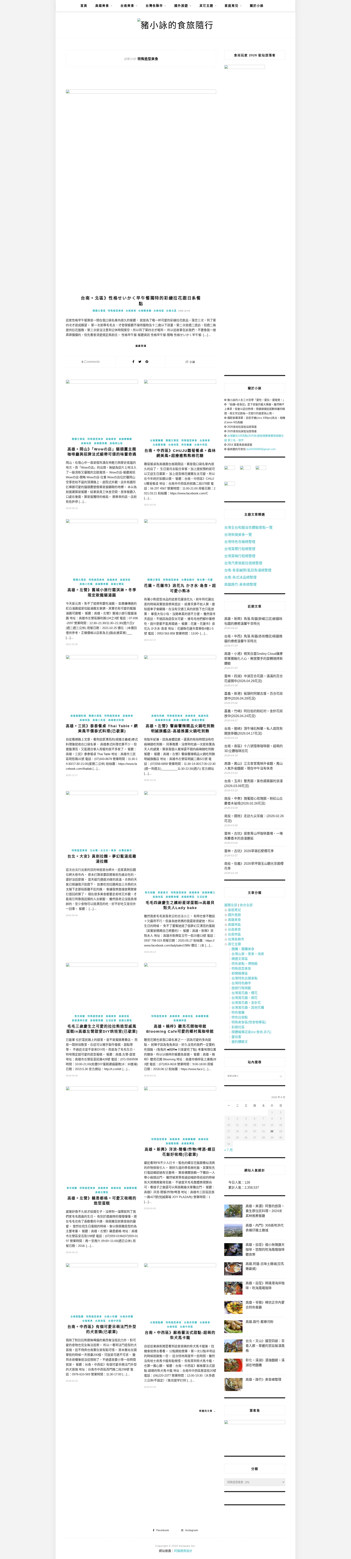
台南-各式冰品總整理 (240, 577)
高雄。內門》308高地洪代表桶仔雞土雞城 (265, 1228)
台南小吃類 (111, 1316)
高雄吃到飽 (158, 716)
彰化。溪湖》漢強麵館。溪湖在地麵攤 (265, 1362)
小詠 (192, 361)
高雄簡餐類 (125, 439)
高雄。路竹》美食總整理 (263, 1379)
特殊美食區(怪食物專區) (249, 1022)
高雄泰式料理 (116, 720)
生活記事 (202, 897)
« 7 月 (228, 1150)
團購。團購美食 (243, 949)
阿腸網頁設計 (183, 1550)
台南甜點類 (77, 1316)
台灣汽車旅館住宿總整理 (243, 563)
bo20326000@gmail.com (261, 449)
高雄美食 (102, 5)
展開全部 (230, 905)
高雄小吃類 (86, 584)
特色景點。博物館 (245, 963)
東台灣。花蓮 (205, 580)
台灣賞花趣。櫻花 (245, 993)
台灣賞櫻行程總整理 (239, 549)
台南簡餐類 (156, 440)
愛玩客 (236, 1037)
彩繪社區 (238, 1027)
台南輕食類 (145, 311)
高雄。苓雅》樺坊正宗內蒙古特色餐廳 (265, 1305)
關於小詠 (257, 5)
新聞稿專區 (240, 973)
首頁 (83, 5)
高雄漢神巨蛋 (163, 720)
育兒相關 (150, 892)
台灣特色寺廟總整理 (239, 542)
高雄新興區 (188, 897)
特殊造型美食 (116, 311)
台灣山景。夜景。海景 (248, 954)
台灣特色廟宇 (241, 983)
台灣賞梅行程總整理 (239, 556)
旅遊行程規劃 (241, 988)
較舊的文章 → (207, 1411)
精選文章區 (99, 311)
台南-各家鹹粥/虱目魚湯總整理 (247, 570)
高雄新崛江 (208, 892)
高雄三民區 (99, 720)
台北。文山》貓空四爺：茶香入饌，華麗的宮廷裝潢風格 (265, 1345)
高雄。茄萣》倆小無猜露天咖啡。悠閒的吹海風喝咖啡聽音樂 (265, 1249)
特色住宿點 (240, 1017)
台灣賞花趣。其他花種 (248, 1007)
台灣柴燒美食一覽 (238, 535)
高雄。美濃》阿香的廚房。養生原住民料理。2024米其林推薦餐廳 (265, 1211)
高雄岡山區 (116, 443)
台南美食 (127, 5)
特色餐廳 (186, 445)
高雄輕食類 (100, 443)
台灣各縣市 (154, 5)
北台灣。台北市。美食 (103, 850)
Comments (91, 361)
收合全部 (246, 905)
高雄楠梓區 (180, 1020)
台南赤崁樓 (126, 1316)
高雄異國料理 (78, 716)
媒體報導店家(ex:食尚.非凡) (251, 1032)
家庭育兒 (231, 5)
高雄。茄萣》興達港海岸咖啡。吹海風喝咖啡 (265, 1285)
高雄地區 (86, 443)
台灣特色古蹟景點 (245, 978)
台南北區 (171, 311)
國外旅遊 (181, 5)
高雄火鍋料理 (181, 720)
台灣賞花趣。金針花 (246, 1002)
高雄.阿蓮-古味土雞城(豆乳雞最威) (265, 1266)
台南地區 (159, 311)
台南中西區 (201, 445)
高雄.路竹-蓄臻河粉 (259, 1322)
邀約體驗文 (240, 1041)
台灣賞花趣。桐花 (245, 998)
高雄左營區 (117, 584)
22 (272, 1131)
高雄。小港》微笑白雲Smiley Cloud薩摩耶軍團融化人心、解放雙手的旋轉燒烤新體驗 (253, 658)
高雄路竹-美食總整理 (240, 585)
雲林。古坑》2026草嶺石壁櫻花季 (249, 851)
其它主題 (206, 5)
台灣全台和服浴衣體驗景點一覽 (248, 528)
